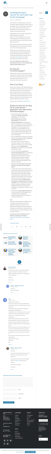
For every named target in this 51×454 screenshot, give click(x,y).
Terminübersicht (30, 415)
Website (19, 398)
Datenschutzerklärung (20, 452)
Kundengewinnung (43, 42)
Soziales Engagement (19, 438)
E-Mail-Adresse (21, 393)
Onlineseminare (18, 420)
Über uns (16, 431)
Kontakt (28, 424)
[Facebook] (7, 440)
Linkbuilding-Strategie (43, 48)
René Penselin (18, 19)
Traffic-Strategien (18, 57)
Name (19, 389)
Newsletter (29, 416)
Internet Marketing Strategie (43, 37)
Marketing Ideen (42, 50)
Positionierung (42, 52)
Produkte (16, 415)
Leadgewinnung (42, 46)
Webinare (41, 74)
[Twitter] (10, 440)
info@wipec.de (17, 360)
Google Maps (42, 32)
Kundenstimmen (42, 44)
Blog (8, 7)
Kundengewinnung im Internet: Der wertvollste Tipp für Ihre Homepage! (21, 15)
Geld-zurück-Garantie (30, 420)
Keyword (41, 40)
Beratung (16, 416)
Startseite (4, 7)
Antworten (10, 282)
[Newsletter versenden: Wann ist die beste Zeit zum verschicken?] (50, 227)
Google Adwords (42, 30)
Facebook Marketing (43, 28)
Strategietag (17, 418)
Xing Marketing (42, 78)
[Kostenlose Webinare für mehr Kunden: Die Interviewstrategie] (1, 227)
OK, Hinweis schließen (30, 452)
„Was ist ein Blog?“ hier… (26, 101)
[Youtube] (7, 443)
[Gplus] (4, 443)
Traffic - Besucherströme (42, 64)
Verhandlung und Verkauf (42, 68)
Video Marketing (42, 72)
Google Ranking (42, 34)
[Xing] (4, 440)
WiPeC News (42, 76)
